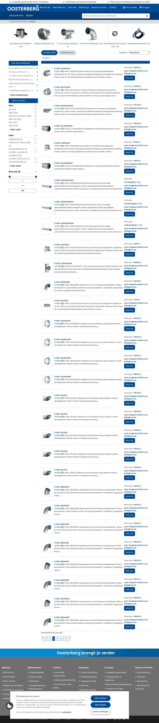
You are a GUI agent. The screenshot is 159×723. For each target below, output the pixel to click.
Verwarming (142, 681)
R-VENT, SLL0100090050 (63, 126)
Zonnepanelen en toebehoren (113, 678)
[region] (69, 705)
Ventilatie (141, 677)
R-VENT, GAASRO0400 (62, 376)
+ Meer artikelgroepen (18, 95)
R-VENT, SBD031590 (61, 543)
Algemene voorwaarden (39, 719)
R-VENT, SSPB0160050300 (64, 180)
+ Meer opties (15, 129)
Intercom (84, 685)
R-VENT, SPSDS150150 (62, 68)
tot (22, 185)
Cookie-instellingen (101, 711)
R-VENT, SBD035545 (61, 561)
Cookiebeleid (66, 712)
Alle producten (16, 15)
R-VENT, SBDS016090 (62, 282)
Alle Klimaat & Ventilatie (142, 687)
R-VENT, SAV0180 (60, 432)
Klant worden (131, 7)
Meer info (129, 78)
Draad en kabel (35, 677)
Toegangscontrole (88, 681)
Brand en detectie (88, 690)
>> (69, 638)
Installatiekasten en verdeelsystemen (37, 687)
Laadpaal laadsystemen (116, 672)
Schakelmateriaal (36, 672)
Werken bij (84, 7)
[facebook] (115, 719)
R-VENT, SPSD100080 (62, 143)
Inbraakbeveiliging (89, 677)
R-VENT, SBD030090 (61, 524)
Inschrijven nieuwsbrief (13, 690)
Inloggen (146, 7)
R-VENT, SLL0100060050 (63, 163)
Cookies (78, 719)
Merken (29, 15)
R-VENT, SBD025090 (61, 505)
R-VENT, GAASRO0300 (62, 358)
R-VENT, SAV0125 (60, 395)
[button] (10, 706)
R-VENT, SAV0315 (60, 470)
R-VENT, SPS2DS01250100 (63, 105)
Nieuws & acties (98, 7)
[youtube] (124, 719)
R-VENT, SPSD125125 (61, 244)
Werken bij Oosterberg (13, 685)
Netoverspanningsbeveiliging (119, 684)
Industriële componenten (59, 674)
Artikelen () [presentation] (49, 52)
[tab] (49, 52)
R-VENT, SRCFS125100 (62, 87)
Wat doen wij (59, 7)
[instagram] (128, 719)
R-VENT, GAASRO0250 (62, 339)
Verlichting (34, 681)
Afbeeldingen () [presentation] (67, 52)
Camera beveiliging (89, 672)
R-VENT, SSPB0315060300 (63, 201)
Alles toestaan (100, 698)
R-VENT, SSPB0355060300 (64, 223)
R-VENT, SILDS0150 (61, 300)
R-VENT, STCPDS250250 (63, 263)
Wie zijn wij (45, 7)
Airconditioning (143, 672)
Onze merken (9, 677)
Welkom (24, 21)
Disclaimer (56, 719)
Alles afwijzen (100, 704)
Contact (113, 7)
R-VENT (45, 58)
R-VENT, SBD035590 (61, 580)
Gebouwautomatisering (65, 680)
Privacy (67, 719)
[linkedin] (120, 719)
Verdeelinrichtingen (114, 688)
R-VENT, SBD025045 (61, 487)
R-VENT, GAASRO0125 (62, 320)
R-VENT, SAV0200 (61, 451)
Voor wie (72, 7)
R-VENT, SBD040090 (61, 617)
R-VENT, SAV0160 (60, 414)
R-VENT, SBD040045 (61, 598)
